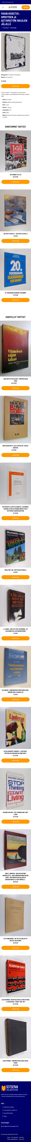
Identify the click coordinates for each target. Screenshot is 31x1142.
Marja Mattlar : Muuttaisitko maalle (15, 570)
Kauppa (26, 7)
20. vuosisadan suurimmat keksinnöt (15, 293)
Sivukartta (21, 1139)
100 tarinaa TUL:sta (15, 174)
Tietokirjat (6, 28)
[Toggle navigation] (3, 7)
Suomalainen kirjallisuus (10, 1110)
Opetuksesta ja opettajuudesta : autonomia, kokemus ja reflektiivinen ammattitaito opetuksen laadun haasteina (15, 509)
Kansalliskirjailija (8, 1113)
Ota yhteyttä (14, 1137)
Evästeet (21, 1137)
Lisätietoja (15, 86)
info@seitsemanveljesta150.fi (8, 2)
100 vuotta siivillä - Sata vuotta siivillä (16, 234)
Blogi (5, 1116)
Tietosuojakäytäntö (12, 1139)
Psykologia (13, 28)
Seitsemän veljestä (9, 1107)
